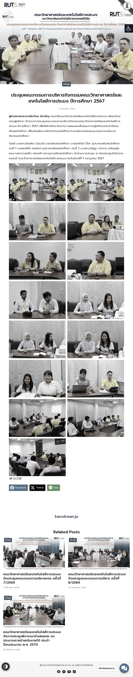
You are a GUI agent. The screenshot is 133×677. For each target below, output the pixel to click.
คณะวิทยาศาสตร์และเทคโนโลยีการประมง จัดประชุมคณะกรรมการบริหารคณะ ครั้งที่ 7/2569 (32, 578)
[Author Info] (66, 511)
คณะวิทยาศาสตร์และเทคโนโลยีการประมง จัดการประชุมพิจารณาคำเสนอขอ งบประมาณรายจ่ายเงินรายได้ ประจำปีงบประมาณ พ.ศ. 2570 (32, 638)
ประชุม (66, 84)
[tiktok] (74, 672)
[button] (129, 28)
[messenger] (64, 672)
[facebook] (59, 672)
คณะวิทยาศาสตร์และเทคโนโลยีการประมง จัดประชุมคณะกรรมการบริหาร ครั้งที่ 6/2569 (97, 578)
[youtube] (69, 672)
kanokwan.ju (66, 516)
